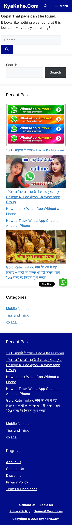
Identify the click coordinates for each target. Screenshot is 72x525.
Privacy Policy (17, 482)
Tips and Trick (17, 315)
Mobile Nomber (18, 309)
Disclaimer (14, 476)
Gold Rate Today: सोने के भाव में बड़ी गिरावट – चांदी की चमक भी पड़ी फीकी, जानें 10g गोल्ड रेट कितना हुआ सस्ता (33, 272)
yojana (11, 322)
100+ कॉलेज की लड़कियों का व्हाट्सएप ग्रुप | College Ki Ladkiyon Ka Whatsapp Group (34, 197)
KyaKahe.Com (21, 6)
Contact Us (15, 469)
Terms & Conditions (21, 489)
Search (11, 65)
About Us (13, 462)
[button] (45, 6)
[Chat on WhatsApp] (63, 282)
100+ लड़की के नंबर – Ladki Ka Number (35, 150)
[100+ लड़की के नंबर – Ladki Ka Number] (36, 126)
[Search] (7, 49)
